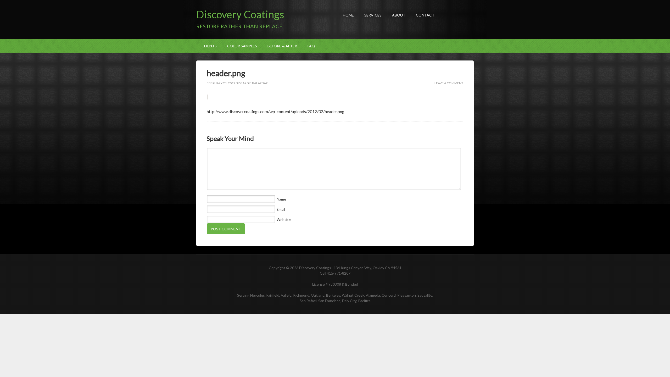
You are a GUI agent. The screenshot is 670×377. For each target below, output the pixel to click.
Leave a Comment (448, 83)
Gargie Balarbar (254, 83)
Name (281, 199)
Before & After (282, 46)
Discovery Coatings (240, 14)
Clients (209, 46)
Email (281, 209)
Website (284, 219)
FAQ (311, 46)
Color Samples (242, 46)
